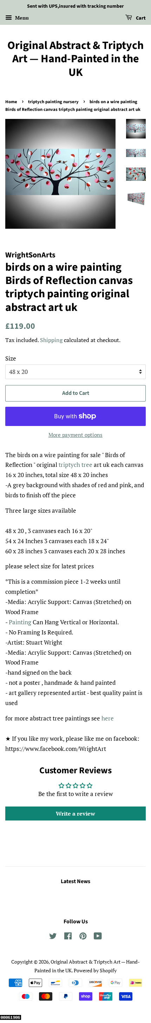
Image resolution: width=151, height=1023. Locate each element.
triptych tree (75, 465)
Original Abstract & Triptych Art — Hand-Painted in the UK (75, 59)
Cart (140, 18)
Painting (20, 622)
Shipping (51, 340)
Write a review (75, 813)
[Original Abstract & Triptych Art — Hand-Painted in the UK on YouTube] (98, 937)
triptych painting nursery (53, 102)
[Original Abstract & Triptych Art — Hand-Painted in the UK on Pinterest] (83, 937)
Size (10, 358)
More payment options (75, 434)
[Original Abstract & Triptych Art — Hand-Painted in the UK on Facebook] (68, 937)
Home (11, 102)
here (107, 718)
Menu (21, 17)
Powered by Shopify (95, 970)
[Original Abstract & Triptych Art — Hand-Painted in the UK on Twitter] (53, 937)
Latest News (75, 881)
